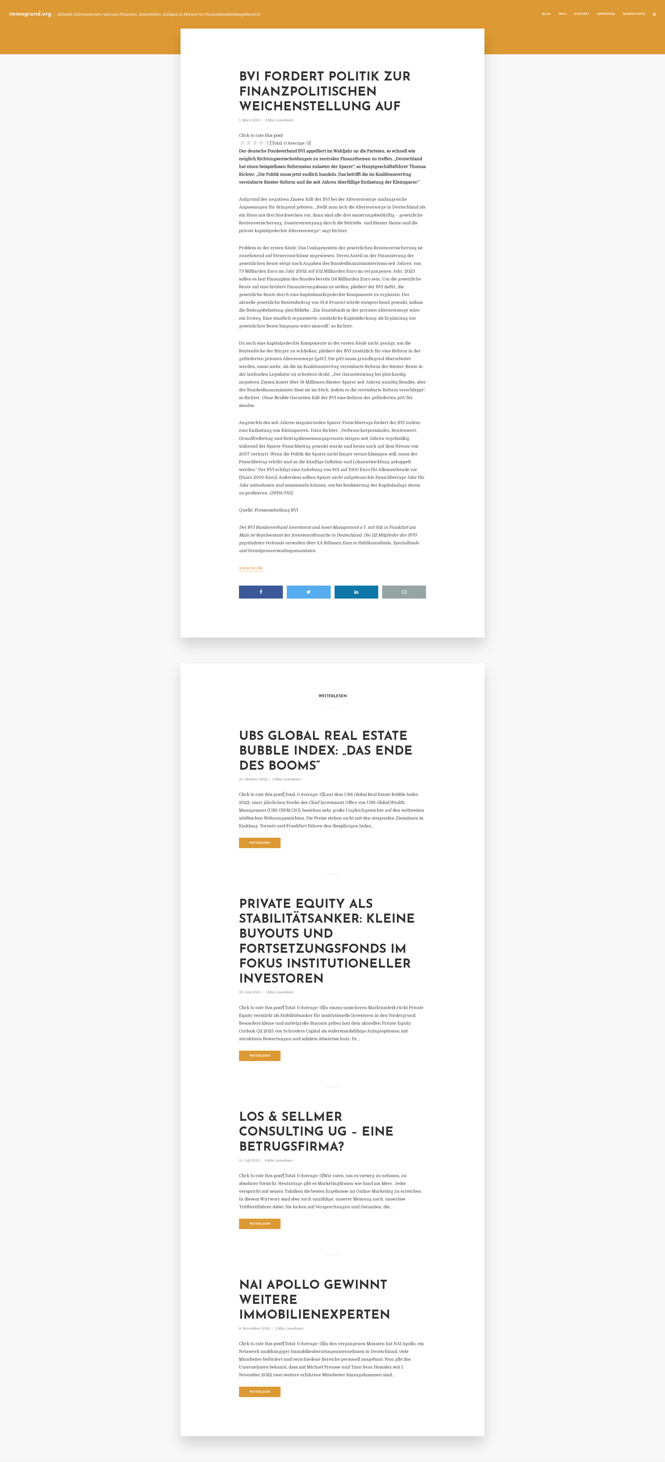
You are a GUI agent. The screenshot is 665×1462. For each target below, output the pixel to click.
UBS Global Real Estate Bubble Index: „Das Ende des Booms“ (326, 751)
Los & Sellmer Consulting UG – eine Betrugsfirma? (316, 1132)
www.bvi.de (251, 568)
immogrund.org (30, 14)
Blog (546, 14)
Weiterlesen (259, 843)
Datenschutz (634, 14)
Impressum (606, 14)
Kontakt (581, 14)
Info (562, 14)
